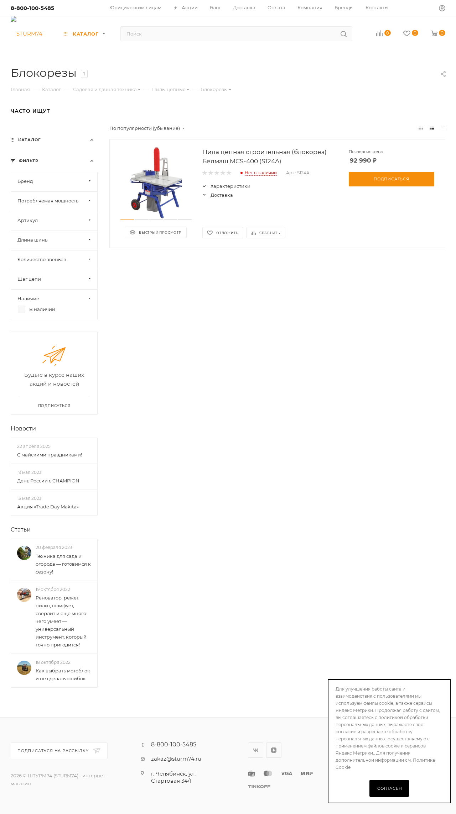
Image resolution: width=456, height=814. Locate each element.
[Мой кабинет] (442, 9)
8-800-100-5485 (32, 8)
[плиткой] (421, 128)
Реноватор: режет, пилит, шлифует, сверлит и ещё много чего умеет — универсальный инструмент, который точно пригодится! (61, 621)
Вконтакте (255, 750)
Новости (23, 428)
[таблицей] (443, 128)
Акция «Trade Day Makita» (48, 507)
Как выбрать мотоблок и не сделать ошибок (63, 675)
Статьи (21, 530)
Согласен (389, 788)
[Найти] (343, 33)
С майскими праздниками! (49, 455)
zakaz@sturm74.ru (176, 758)
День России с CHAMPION (48, 480)
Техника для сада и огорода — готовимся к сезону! (63, 564)
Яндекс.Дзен (273, 750)
